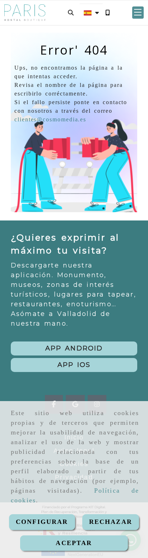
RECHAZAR (110, 521)
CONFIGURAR (42, 521)
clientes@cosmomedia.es (50, 119)
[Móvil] (107, 12)
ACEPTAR (74, 543)
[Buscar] (70, 12)
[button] (138, 12)
